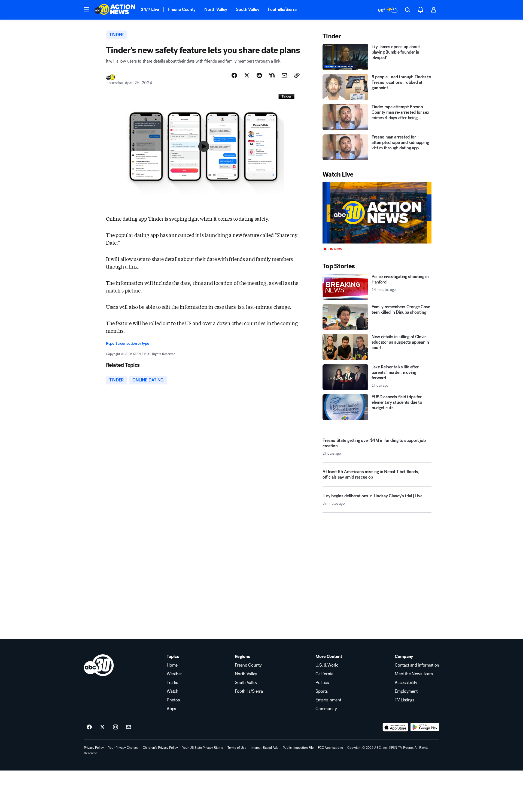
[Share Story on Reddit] (259, 75)
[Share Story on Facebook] (234, 75)
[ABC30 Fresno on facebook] (89, 727)
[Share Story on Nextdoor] (271, 75)
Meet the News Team (414, 674)
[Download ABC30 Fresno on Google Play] (425, 727)
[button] (86, 9)
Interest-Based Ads (264, 747)
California (324, 674)
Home (172, 665)
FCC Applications (330, 747)
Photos (173, 700)
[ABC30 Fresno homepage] (115, 10)
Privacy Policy (94, 747)
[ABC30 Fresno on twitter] (102, 727)
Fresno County (182, 9)
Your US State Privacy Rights (202, 747)
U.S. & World (326, 665)
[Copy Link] (297, 75)
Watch (172, 691)
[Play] (377, 213)
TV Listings (404, 700)
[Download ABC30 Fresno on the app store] (395, 727)
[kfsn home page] (99, 665)
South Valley (247, 9)
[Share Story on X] (246, 75)
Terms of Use (236, 747)
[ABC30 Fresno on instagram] (115, 727)
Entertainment (328, 700)
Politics (322, 682)
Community (326, 709)
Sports (321, 691)
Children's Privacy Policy (160, 747)
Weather (174, 674)
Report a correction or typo (127, 343)
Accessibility (406, 682)
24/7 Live (150, 9)
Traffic (172, 682)
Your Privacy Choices (123, 747)
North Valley (215, 9)
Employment (406, 691)
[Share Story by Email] (284, 75)
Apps (171, 709)
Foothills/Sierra (282, 9)
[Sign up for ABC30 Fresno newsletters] (128, 727)
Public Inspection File (298, 747)
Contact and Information (417, 665)
